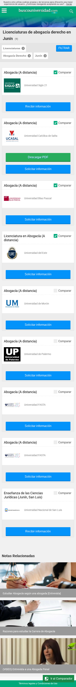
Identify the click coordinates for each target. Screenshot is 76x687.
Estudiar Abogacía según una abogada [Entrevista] (32, 593)
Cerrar (69, 4)
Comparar (64, 72)
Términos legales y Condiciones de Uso (38, 683)
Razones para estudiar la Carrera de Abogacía (29, 631)
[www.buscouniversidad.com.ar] (38, 12)
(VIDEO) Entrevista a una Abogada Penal (26, 669)
